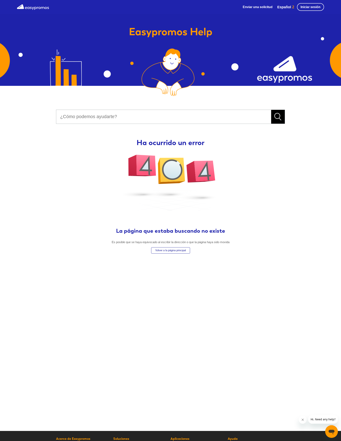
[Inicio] (33, 6)
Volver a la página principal (170, 250)
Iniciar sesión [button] (310, 7)
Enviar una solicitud (258, 7)
